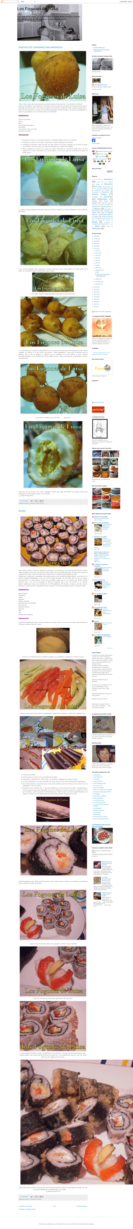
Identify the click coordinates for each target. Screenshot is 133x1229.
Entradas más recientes (25, 1206)
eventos (38, 503)
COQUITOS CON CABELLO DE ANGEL (107, 894)
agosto (97, 267)
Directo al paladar (99, 787)
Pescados (38, 1199)
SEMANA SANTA (106, 218)
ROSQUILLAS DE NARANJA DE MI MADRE (107, 863)
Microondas (96, 211)
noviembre (98, 281)
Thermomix (95, 224)
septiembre (98, 270)
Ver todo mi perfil (96, 89)
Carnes (100, 188)
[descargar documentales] (100, 156)
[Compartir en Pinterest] (43, 501)
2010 (95, 241)
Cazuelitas (97, 779)
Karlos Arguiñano (98, 798)
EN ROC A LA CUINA (100, 536)
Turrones (110, 224)
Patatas (110, 212)
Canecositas (97, 775)
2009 (95, 239)
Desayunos (105, 192)
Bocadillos (99, 186)
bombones (108, 186)
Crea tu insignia (96, 143)
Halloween (110, 203)
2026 (95, 306)
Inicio (54, 1206)
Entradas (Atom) (31, 1209)
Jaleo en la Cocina (99, 580)
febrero (97, 253)
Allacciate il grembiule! (101, 517)
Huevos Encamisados (50, 112)
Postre (96, 216)
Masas (97, 209)
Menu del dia (97, 814)
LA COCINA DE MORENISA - (102, 635)
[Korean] (109, 161)
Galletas (94, 203)
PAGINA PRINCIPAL (99, 47)
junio (96, 263)
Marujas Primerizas (99, 810)
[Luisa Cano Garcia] (93, 141)
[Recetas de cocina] (98, 412)
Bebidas (98, 184)
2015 (95, 289)
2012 (95, 246)
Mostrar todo (110, 648)
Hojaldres (108, 204)
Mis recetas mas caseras (100, 816)
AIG (100, 179)
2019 (95, 299)
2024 (95, 304)
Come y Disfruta (98, 781)
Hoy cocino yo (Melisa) (100, 796)
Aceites (93, 179)
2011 (95, 243)
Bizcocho (108, 184)
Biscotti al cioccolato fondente (101, 518)
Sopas (100, 220)
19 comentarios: (24, 500)
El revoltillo (97, 794)
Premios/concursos (107, 216)
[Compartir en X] (39, 501)
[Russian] (98, 161)
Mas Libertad (97, 812)
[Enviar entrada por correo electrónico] (31, 500)
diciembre (98, 284)
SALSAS (97, 218)
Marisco (111, 206)
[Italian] (109, 159)
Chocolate (110, 188)
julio (96, 265)
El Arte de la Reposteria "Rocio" (102, 792)
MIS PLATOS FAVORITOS (101, 523)
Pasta (102, 212)
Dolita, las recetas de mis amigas (103, 789)
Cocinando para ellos (100, 607)
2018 (95, 297)
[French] (94, 154)
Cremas (107, 190)
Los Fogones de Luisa (37, 8)
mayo (97, 260)
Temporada (107, 222)
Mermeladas (108, 209)
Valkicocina (21, 106)
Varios (97, 226)
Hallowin (96, 204)
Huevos (42, 503)
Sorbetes (108, 220)
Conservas (98, 190)
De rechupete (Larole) (100, 783)
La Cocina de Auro (99, 800)
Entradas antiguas (82, 1206)
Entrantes (32, 503)
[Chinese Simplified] (104, 164)
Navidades (107, 211)
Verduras (96, 228)
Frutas (106, 201)
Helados (102, 204)
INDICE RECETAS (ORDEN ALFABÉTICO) (101, 50)
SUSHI (22, 511)
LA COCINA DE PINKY (100, 593)
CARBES (94, 188)
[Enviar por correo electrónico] (35, 501)
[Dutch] (95, 161)
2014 (95, 287)
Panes (94, 212)
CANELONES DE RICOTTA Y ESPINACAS (107, 569)
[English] (93, 151)
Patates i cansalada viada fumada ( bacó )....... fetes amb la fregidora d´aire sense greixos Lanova (103, 543)
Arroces (110, 182)
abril (96, 258)
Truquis (103, 224)
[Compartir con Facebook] (41, 501)
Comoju (96, 621)
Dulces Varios (99, 194)
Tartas (94, 222)
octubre (97, 279)
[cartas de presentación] (100, 159)
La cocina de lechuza (100, 802)
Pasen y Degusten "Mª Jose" (102, 819)
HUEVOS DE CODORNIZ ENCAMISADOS (40, 47)
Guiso (103, 203)
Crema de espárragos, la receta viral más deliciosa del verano (107, 584)
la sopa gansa (98, 808)
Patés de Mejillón (107, 636)
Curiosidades (95, 192)
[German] (110, 154)
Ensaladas (95, 197)
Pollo (111, 214)
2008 (95, 236)
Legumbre (103, 206)
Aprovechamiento (101, 182)
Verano (108, 226)
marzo (97, 255)
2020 (95, 301)
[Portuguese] (102, 161)
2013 (95, 248)
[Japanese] (106, 161)
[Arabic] (100, 164)
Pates (96, 214)
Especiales (33, 1199)
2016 (95, 292)
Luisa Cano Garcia (96, 137)
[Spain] (107, 156)
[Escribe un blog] (37, 501)
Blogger (91, 1224)
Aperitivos (27, 503)
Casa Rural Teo (98, 777)
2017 (95, 294)
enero (97, 250)
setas (93, 220)
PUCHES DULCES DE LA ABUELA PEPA (106, 879)
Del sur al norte (98, 785)
